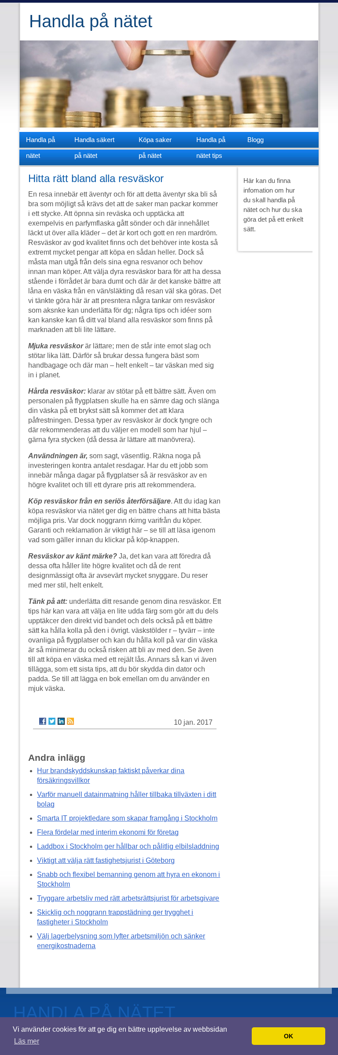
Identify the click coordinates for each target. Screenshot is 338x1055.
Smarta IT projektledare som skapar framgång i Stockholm (127, 818)
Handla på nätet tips (210, 142)
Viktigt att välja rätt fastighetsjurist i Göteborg (106, 860)
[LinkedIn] (61, 721)
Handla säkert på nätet (94, 142)
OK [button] (288, 1036)
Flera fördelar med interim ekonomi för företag (108, 832)
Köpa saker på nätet (155, 142)
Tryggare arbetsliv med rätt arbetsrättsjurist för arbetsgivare (128, 898)
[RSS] (70, 721)
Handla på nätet (90, 21)
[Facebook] (42, 721)
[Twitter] (51, 721)
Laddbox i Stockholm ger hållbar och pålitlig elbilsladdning (128, 846)
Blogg (254, 139)
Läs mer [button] (26, 1041)
